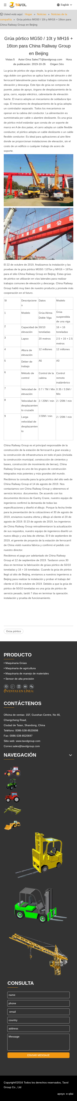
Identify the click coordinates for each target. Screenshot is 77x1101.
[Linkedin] (18, 686)
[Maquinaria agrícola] (12, 771)
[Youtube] (25, 686)
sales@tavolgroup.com (26, 746)
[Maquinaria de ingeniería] (12, 824)
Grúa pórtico (13, 631)
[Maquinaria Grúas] (12, 810)
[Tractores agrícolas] (12, 797)
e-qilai (69, 1093)
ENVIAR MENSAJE (38, 1055)
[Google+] (12, 686)
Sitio (61, 64)
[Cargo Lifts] (38, 855)
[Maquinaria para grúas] (38, 952)
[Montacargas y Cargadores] (38, 904)
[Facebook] (6, 686)
